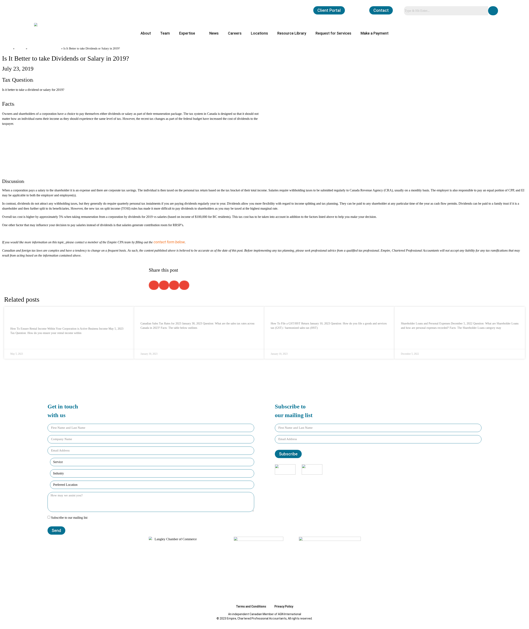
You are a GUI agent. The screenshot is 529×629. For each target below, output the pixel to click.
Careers (235, 33)
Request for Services (333, 33)
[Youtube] (386, 478)
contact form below (169, 242)
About (146, 33)
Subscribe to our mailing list (69, 517)
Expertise (187, 33)
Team (165, 33)
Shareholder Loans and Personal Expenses (436, 313)
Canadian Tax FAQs (44, 48)
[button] (154, 285)
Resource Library (291, 33)
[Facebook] (370, 478)
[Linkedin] (381, 478)
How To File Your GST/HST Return (299, 313)
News (214, 33)
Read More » (18, 343)
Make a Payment (374, 33)
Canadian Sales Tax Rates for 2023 (170, 313)
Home (7, 48)
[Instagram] (375, 478)
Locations (259, 33)
